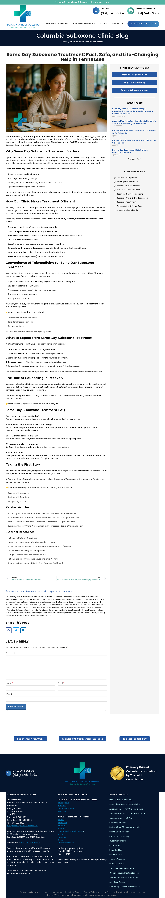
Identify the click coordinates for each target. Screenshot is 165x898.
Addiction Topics (134, 171)
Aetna (61, 819)
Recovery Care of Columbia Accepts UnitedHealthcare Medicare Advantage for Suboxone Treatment (132, 111)
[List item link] (136, 177)
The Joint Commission (30, 842)
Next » (139, 159)
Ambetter (62, 822)
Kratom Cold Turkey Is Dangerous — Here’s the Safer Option (134, 141)
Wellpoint (62, 811)
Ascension (62, 828)
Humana (62, 837)
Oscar (61, 840)
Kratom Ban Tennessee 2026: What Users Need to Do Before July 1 (134, 131)
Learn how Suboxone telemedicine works (88, 2)
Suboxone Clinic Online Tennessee (86, 42)
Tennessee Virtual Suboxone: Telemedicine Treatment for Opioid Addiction (42, 521)
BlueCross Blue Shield (67, 831)
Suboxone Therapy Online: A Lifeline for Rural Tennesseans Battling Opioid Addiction (45, 526)
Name (9, 683)
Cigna (60, 834)
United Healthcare (66, 808)
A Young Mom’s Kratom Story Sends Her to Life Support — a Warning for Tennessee (134, 122)
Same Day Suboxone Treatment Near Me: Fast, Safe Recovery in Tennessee (42, 513)
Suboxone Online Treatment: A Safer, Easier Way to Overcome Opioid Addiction (44, 517)
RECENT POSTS (135, 102)
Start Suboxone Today (143, 24)
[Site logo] (23, 16)
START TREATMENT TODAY (134, 67)
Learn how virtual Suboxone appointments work (81, 371)
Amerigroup (63, 802)
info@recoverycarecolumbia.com (22, 825)
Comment (11, 653)
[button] (9, 630)
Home (64, 42)
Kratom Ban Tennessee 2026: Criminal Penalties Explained (130, 151)
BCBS (80, 831)
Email (61, 683)
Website (9, 694)
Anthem (61, 825)
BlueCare (62, 805)
